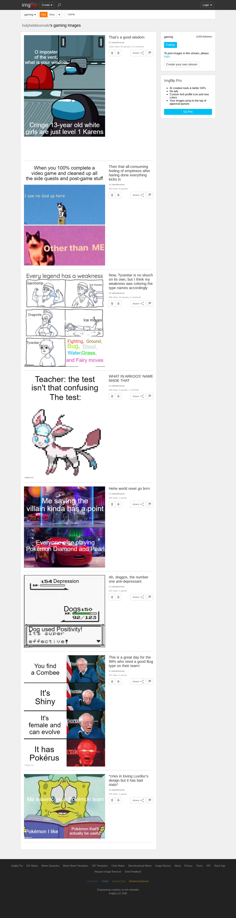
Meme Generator (50, 865)
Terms (199, 865)
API (208, 865)
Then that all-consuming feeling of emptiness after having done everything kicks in (129, 173)
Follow (170, 44)
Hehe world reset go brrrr (129, 488)
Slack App (219, 865)
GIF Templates (100, 865)
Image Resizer (163, 865)
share (136, 52)
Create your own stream (181, 64)
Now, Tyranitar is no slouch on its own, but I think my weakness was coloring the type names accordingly (131, 281)
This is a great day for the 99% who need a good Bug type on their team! (131, 661)
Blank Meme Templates (75, 865)
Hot (43, 14)
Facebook (92, 881)
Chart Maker (118, 865)
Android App (118, 881)
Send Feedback (133, 871)
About (177, 865)
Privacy (188, 865)
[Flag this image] (150, 53)
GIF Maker (32, 865)
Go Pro (188, 111)
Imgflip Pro (17, 865)
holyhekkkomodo (36, 25)
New (52, 14)
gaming (28, 14)
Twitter (105, 881)
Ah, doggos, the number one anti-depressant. (128, 579)
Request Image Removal (108, 871)
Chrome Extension (139, 881)
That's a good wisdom (127, 37)
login (167, 56)
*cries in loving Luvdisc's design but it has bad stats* (128, 780)
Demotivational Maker (140, 865)
